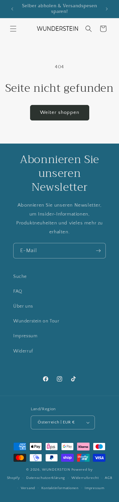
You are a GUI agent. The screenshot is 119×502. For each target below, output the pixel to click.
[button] (13, 28)
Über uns (23, 306)
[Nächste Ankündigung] (106, 9)
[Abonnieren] (98, 250)
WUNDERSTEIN (56, 470)
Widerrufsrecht (85, 478)
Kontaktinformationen (60, 488)
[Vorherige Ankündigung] (12, 9)
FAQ (17, 291)
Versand (28, 488)
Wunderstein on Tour (36, 321)
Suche (20, 276)
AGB (108, 478)
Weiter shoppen (59, 112)
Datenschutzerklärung (45, 478)
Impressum (25, 336)
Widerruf (23, 351)
